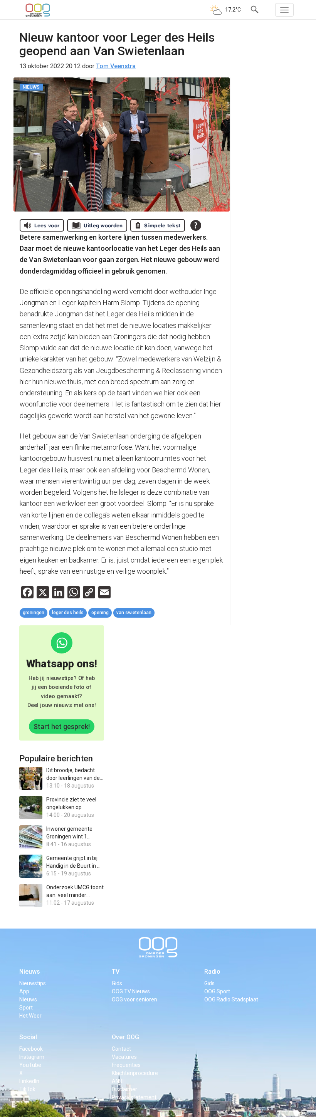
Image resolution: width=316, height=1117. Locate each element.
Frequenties (126, 1065)
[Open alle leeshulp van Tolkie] (195, 225)
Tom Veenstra (116, 66)
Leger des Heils (68, 612)
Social (28, 1037)
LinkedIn (29, 1081)
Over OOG (125, 1037)
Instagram (31, 1057)
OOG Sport (217, 991)
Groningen (33, 612)
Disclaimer (124, 1089)
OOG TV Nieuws (131, 991)
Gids (117, 983)
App (24, 991)
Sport (26, 1007)
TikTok (27, 1089)
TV (115, 971)
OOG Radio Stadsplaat (231, 999)
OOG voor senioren (134, 999)
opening (100, 612)
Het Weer (30, 1016)
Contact (121, 1049)
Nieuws (29, 971)
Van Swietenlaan (133, 612)
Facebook (31, 1049)
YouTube (30, 1065)
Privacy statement (134, 1097)
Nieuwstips (32, 983)
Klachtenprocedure (135, 1073)
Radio (212, 971)
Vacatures (124, 1057)
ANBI (118, 1081)
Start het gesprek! (62, 726)
